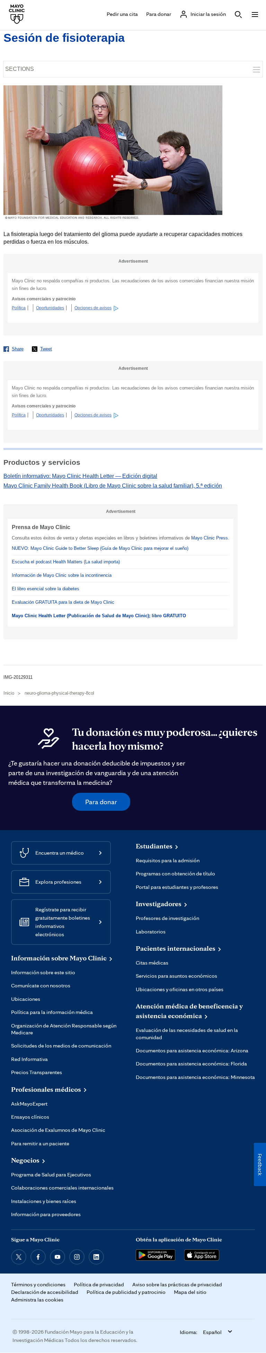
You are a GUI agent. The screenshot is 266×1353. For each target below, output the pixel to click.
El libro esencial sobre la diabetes (45, 588)
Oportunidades (50, 308)
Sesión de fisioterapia (64, 37)
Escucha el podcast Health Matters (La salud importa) (66, 561)
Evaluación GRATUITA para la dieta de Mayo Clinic (63, 602)
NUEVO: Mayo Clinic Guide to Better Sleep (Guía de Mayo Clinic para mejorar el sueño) (100, 548)
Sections (19, 69)
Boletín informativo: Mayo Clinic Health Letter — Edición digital (80, 476)
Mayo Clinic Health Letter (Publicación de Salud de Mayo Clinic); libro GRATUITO (99, 615)
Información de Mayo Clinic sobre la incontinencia (62, 575)
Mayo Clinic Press (209, 538)
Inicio (8, 693)
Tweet (46, 348)
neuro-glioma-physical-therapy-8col (59, 693)
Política (19, 308)
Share (18, 348)
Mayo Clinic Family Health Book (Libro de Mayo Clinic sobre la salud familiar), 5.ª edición (112, 486)
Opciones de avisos (93, 308)
